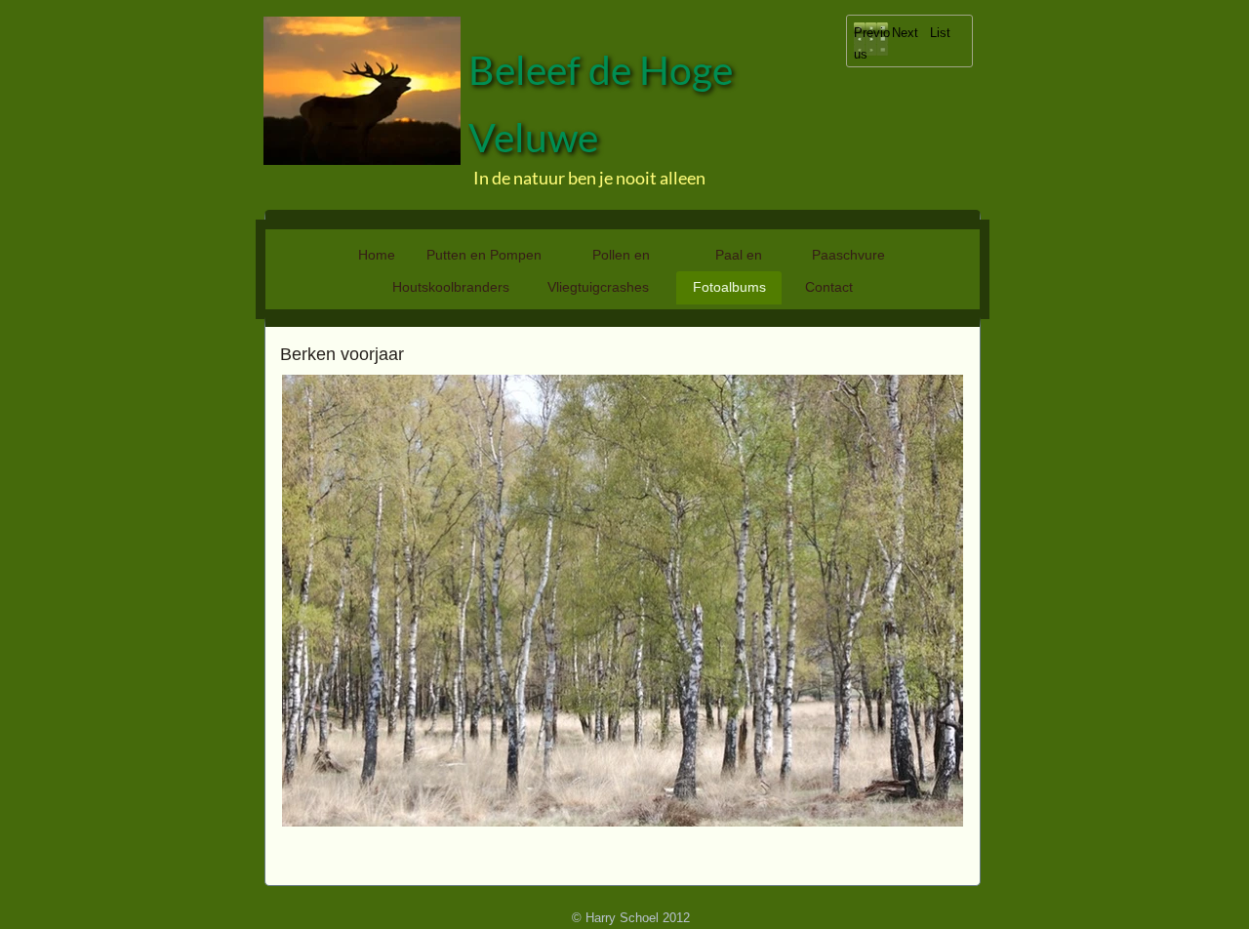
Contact (829, 287)
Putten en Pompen (484, 255)
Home (376, 255)
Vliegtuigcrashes (598, 287)
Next (905, 32)
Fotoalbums (729, 287)
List (940, 32)
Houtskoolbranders (450, 287)
